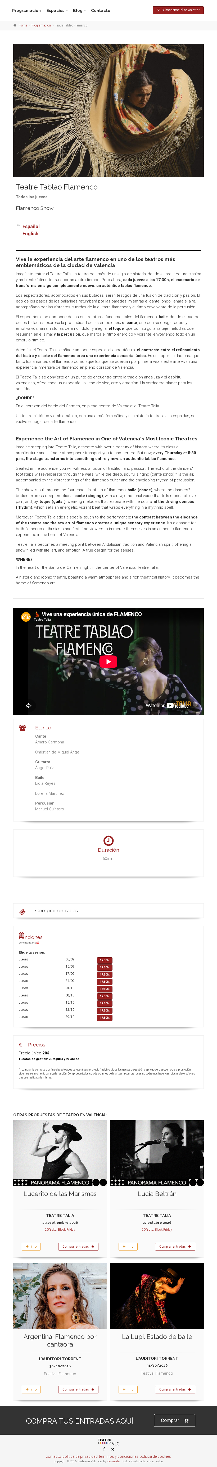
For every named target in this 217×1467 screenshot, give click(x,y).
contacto (53, 1456)
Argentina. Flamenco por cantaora (60, 1340)
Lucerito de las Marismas (60, 1194)
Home (23, 25)
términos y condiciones (118, 1456)
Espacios (56, 10)
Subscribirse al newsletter (180, 10)
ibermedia (113, 1461)
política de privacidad (80, 1456)
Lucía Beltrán (157, 1194)
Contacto (100, 10)
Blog (78, 10)
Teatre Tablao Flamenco (57, 187)
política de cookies (155, 1456)
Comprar (170, 1420)
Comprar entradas (56, 910)
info (34, 1246)
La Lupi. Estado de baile (157, 1336)
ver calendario (28, 942)
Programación (26, 10)
